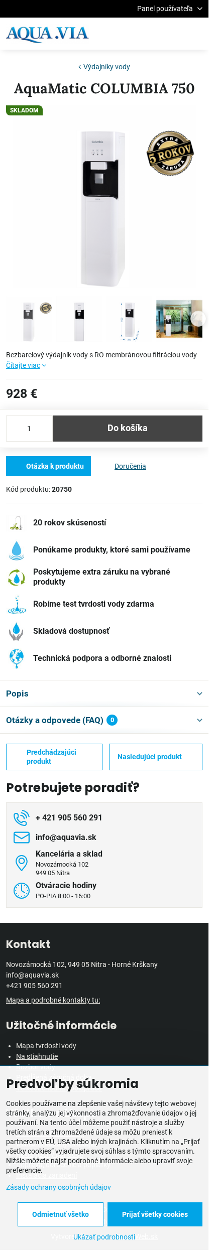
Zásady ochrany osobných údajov (58, 1187)
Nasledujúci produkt (150, 757)
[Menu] (196, 34)
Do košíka (127, 428)
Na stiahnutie (37, 1056)
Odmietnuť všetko (60, 1214)
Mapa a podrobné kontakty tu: (53, 1000)
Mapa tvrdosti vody (46, 1046)
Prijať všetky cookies (155, 1214)
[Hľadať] (148, 34)
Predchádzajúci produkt (51, 756)
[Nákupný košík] (172, 34)
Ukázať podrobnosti (104, 1237)
